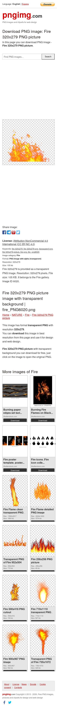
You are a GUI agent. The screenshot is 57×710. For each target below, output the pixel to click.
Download (15, 420)
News (24, 684)
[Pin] (13, 232)
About (6, 684)
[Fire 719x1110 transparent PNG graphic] (43, 591)
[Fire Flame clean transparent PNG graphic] (15, 491)
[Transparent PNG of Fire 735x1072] (42, 640)
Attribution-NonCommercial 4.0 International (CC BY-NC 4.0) (25, 242)
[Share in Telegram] (9, 232)
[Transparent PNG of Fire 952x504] (15, 541)
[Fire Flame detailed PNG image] (42, 490)
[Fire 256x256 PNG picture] (42, 541)
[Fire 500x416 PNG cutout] (15, 590)
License (16, 684)
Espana (25, 3)
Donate (33, 684)
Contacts (18, 687)
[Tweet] (18, 232)
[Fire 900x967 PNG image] (15, 640)
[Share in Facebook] (4, 232)
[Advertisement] (28, 90)
